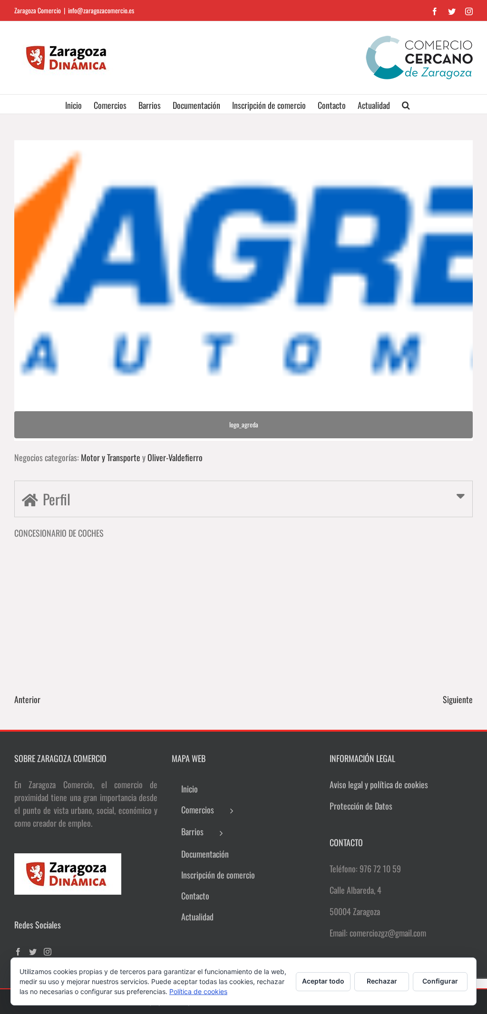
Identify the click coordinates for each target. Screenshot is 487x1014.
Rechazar (382, 981)
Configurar (440, 981)
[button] (406, 104)
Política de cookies (198, 991)
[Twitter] (33, 952)
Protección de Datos (361, 806)
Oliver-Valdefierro (175, 457)
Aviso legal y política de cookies (379, 784)
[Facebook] (18, 952)
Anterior (27, 699)
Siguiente (458, 699)
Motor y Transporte (110, 457)
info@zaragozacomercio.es (101, 10)
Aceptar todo (323, 981)
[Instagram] (47, 952)
